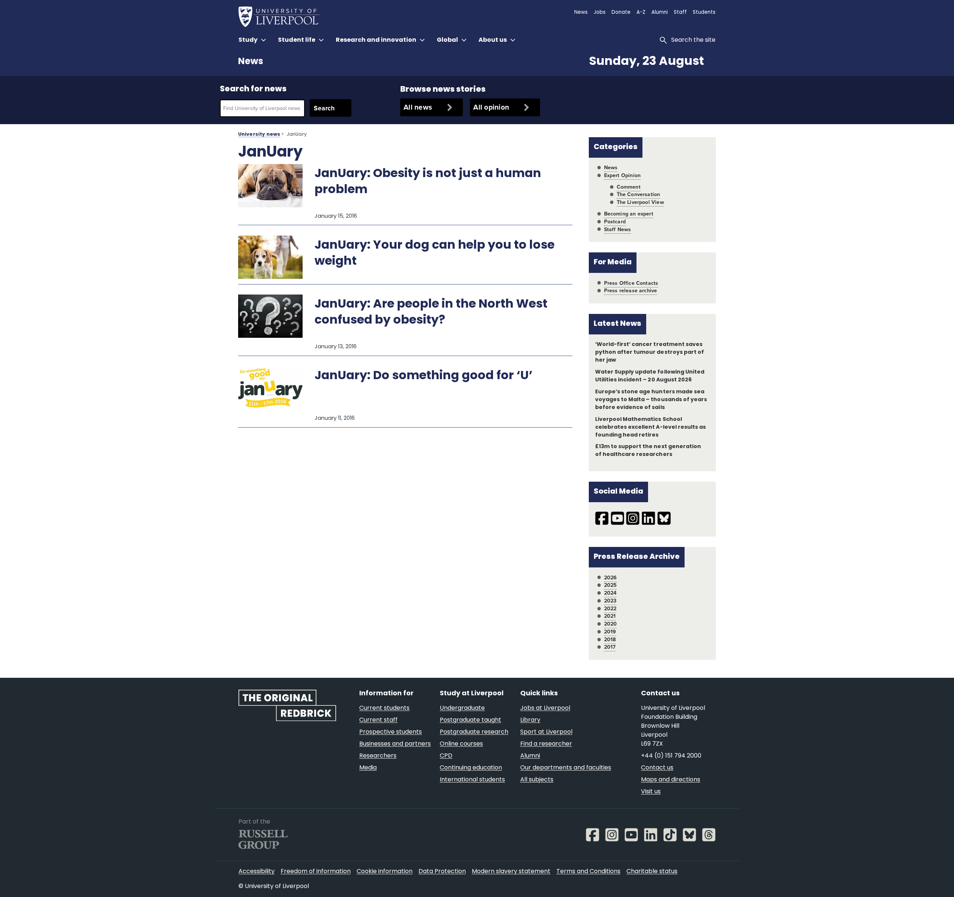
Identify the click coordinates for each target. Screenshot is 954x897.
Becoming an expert (628, 214)
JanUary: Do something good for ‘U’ (424, 376)
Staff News (617, 229)
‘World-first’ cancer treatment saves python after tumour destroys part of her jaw (649, 352)
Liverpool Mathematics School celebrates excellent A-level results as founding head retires (650, 427)
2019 (610, 632)
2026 (610, 578)
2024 (610, 593)
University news (259, 134)
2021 (610, 616)
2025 (610, 585)
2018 (610, 639)
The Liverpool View (640, 202)
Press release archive (630, 291)
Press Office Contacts (631, 283)
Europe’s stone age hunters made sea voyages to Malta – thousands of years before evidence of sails (651, 399)
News (250, 61)
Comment (629, 187)
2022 (610, 609)
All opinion (491, 107)
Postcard (615, 222)
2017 (610, 647)
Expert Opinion (622, 175)
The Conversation (638, 194)
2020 (610, 624)
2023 (610, 601)
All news (418, 107)
